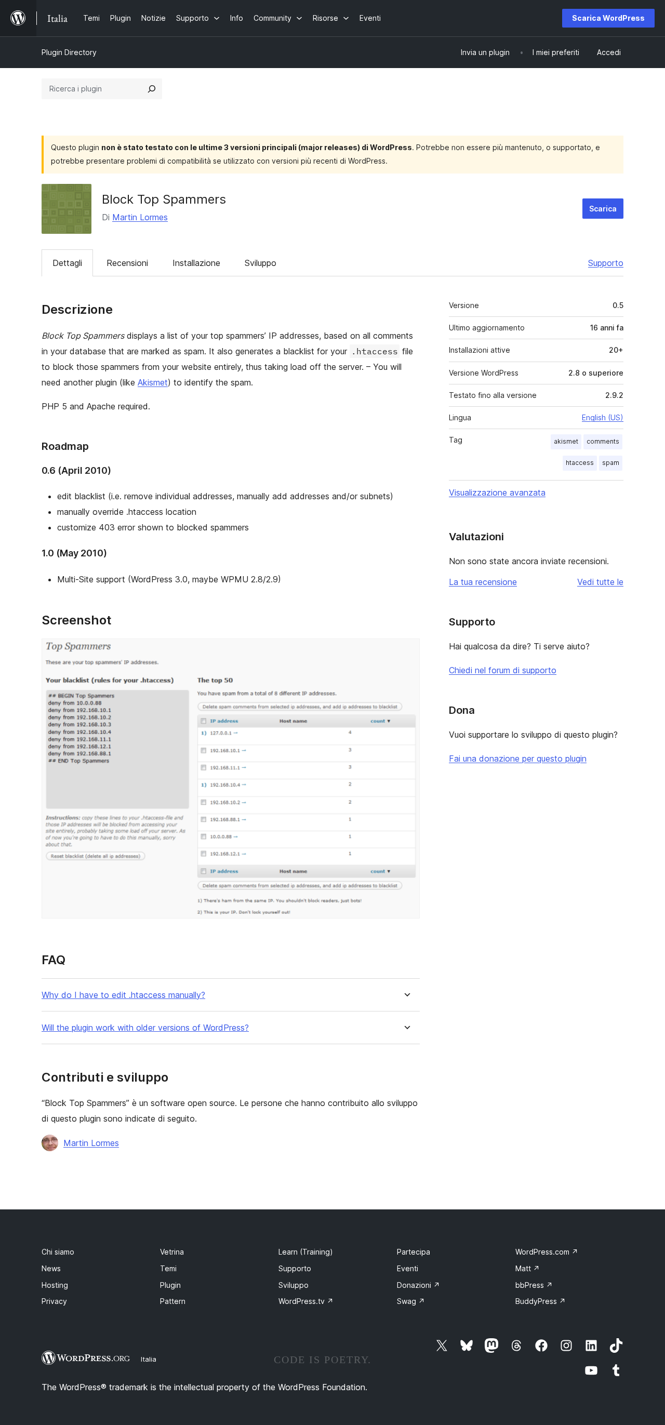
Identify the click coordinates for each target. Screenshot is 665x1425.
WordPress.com (546, 1251)
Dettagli (67, 263)
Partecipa (413, 1251)
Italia (148, 1359)
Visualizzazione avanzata (497, 492)
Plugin (170, 1285)
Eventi (407, 1268)
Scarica (603, 208)
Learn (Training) (305, 1251)
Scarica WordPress (608, 18)
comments (603, 441)
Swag (411, 1301)
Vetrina (172, 1251)
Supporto (605, 263)
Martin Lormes (140, 217)
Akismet (153, 382)
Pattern (172, 1301)
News (51, 1268)
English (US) (602, 417)
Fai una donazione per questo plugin (518, 758)
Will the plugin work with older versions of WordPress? (145, 1028)
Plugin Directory (69, 52)
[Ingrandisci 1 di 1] (406, 652)
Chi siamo (58, 1251)
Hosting (55, 1285)
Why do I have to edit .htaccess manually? (123, 995)
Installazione (196, 263)
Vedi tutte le (600, 582)
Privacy (54, 1301)
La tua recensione (483, 582)
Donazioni (418, 1285)
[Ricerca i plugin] (151, 88)
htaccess (580, 463)
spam (610, 463)
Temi (168, 1268)
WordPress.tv (306, 1301)
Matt (527, 1268)
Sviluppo (260, 263)
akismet (566, 441)
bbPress (534, 1285)
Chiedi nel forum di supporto (502, 670)
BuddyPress (540, 1301)
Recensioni (127, 263)
